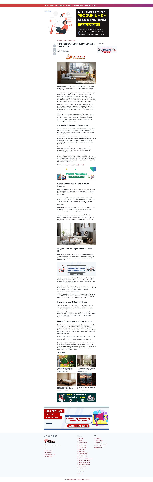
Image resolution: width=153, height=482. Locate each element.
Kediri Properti (81, 468)
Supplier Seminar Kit (83, 456)
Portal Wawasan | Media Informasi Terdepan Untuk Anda (78, 479)
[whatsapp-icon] (56, 436)
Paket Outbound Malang (84, 464)
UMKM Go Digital (82, 455)
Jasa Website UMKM (83, 453)
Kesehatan (98, 442)
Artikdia (80, 440)
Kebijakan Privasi (48, 456)
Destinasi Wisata (100, 445)
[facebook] (54, 46)
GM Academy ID (82, 445)
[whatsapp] (54, 49)
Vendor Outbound (82, 444)
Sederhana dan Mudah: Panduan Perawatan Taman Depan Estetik (65, 369)
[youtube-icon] (51, 436)
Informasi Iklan (48, 452)
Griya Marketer (82, 449)
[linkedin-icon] (53, 436)
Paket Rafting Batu (82, 466)
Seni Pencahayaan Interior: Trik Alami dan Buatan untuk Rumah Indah (86, 369)
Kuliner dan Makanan (101, 444)
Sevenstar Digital (82, 447)
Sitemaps (80, 473)
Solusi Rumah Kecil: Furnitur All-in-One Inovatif (73, 164)
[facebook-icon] (44, 436)
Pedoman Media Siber (50, 454)
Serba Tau (80, 438)
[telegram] (54, 51)
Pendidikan (99, 440)
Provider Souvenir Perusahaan (85, 458)
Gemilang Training (82, 442)
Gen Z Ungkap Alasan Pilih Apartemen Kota (86, 388)
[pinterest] (54, 53)
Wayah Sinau (81, 451)
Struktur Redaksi (48, 450)
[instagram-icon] (49, 436)
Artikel (98, 438)
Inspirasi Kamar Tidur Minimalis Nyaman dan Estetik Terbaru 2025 (65, 388)
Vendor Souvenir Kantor (84, 460)
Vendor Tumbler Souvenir (84, 462)
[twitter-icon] (46, 436)
